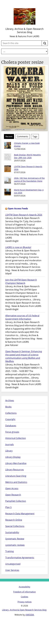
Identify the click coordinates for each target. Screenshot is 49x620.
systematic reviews (15, 544)
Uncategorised (12, 563)
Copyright (10, 419)
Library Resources (14, 469)
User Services (12, 570)
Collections (11, 413)
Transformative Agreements (19, 557)
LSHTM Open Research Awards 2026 (23, 214)
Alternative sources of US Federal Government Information (22, 317)
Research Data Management (19, 513)
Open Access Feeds (18, 208)
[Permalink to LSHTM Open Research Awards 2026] (7, 168)
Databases (10, 425)
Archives (9, 400)
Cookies (24, 596)
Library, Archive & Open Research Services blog (24, 30)
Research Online (13, 519)
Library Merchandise (15, 463)
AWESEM (29, 614)
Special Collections (14, 526)
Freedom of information (24, 591)
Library (9, 450)
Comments (22, 136)
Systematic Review (14, 538)
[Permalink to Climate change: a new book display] (7, 145)
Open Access (11, 488)
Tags (35, 136)
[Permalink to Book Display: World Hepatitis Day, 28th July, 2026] (7, 157)
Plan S (8, 507)
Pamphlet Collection (15, 501)
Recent (9, 136)
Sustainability (12, 532)
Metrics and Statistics (16, 482)
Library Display (13, 457)
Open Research (13, 494)
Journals (9, 444)
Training (9, 551)
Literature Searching (15, 475)
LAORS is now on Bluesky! (18, 247)
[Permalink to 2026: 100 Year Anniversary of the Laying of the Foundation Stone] (7, 180)
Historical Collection (15, 438)
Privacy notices (25, 601)
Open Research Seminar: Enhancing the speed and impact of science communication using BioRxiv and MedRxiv (23, 356)
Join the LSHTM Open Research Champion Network (21, 281)
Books (8, 406)
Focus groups (12, 431)
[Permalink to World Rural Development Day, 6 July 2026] (7, 192)
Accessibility (24, 586)
